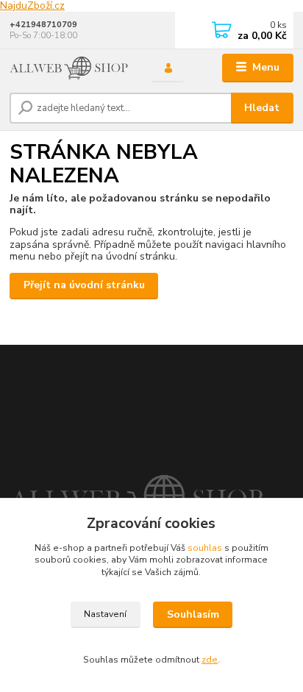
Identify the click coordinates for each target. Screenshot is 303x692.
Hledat (261, 108)
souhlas (205, 548)
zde (210, 660)
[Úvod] (69, 68)
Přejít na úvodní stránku (84, 285)
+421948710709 (43, 24)
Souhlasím (193, 614)
